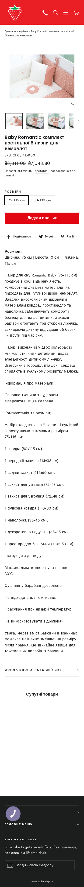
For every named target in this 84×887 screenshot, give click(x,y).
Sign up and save (21, 839)
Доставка (42, 171)
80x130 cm (42, 200)
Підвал (11, 811)
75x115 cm (16, 200)
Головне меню (18, 824)
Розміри (13, 191)
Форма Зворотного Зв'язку (33, 670)
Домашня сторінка (16, 31)
